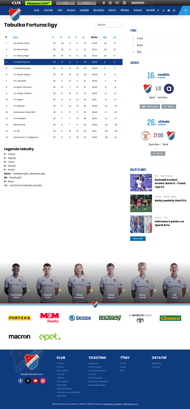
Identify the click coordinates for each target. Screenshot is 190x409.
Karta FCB (61, 396)
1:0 (158, 88)
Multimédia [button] (98, 10)
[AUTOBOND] (140, 319)
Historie (60, 367)
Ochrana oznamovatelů (68, 392)
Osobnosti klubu (64, 388)
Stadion (60, 377)
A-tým (140, 38)
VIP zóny (92, 374)
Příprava (124, 10)
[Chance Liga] (38, 4)
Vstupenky (93, 363)
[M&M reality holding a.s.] (49, 319)
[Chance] (170, 319)
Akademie (84, 10)
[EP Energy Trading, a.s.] (49, 338)
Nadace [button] (112, 10)
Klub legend (62, 381)
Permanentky (94, 367)
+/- (115, 37)
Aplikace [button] (71, 10)
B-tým (140, 45)
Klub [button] (36, 10)
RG (104, 37)
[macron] (19, 338)
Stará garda (62, 370)
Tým (15, 37)
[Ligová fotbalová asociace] (16, 4)
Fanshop (138, 10)
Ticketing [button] (48, 10)
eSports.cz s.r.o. (131, 404)
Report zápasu (152, 106)
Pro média (61, 385)
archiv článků (138, 239)
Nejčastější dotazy (97, 385)
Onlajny (170, 106)
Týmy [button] (59, 10)
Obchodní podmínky (98, 381)
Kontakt (60, 374)
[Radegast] (110, 319)
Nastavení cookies (112, 404)
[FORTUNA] (19, 319)
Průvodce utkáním (97, 370)
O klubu (60, 363)
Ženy (139, 51)
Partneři (150, 10)
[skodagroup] (80, 319)
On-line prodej (95, 377)
